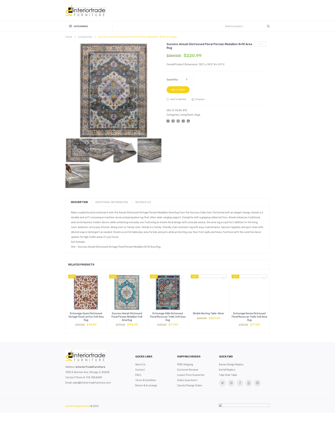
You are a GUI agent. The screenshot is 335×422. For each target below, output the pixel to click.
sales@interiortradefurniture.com (92, 382)
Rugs (197, 114)
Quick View (94, 323)
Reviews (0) (143, 202)
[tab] (81, 202)
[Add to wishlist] (100, 278)
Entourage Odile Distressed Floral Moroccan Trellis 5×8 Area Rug (167, 317)
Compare (86, 323)
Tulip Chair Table (228, 375)
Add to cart (178, 89)
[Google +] (183, 121)
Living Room (85, 37)
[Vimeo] (257, 383)
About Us (140, 364)
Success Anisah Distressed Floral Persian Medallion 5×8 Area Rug (126, 317)
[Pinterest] (178, 121)
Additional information (111, 202)
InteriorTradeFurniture (77, 406)
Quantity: (172, 79)
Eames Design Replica (231, 364)
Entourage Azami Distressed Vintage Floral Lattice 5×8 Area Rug (86, 317)
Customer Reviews (187, 369)
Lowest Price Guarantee (190, 375)
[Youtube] (248, 383)
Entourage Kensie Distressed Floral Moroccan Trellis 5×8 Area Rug (249, 317)
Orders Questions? (187, 380)
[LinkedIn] (188, 121)
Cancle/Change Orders (189, 385)
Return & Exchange (146, 385)
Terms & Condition (145, 380)
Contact (140, 369)
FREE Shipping (185, 364)
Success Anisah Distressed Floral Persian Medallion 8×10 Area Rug (257, 44)
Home (68, 37)
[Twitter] (173, 121)
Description (79, 202)
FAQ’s (138, 375)
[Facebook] (168, 121)
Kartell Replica (227, 369)
